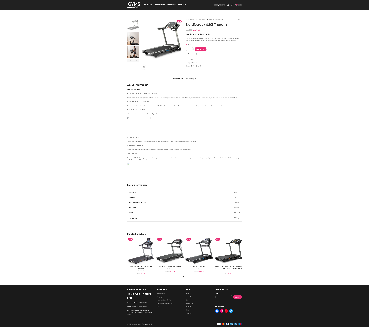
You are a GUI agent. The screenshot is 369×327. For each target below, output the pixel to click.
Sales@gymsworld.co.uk (140, 306)
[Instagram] (221, 311)
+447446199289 (142, 303)
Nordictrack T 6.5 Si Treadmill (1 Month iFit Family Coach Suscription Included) (228, 267)
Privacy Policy (161, 293)
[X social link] (193, 66)
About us (188, 293)
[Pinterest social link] (196, 66)
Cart (187, 300)
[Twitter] (231, 311)
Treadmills (194, 19)
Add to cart (201, 49)
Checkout (189, 313)
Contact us (189, 297)
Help (158, 306)
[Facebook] (217, 311)
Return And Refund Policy (164, 300)
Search (217, 293)
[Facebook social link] (191, 66)
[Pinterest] (226, 311)
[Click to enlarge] (143, 67)
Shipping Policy (161, 297)
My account (189, 303)
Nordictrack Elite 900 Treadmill (170, 266)
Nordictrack (202, 19)
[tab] (178, 78)
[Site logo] (133, 5)
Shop (187, 310)
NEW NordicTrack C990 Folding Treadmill (141, 267)
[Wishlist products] (232, 5)
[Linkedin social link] (198, 66)
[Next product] (241, 20)
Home (188, 19)
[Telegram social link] (201, 66)
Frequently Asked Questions (165, 303)
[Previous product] (237, 20)
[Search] (228, 5)
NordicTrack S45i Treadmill (199, 266)
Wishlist (188, 306)
